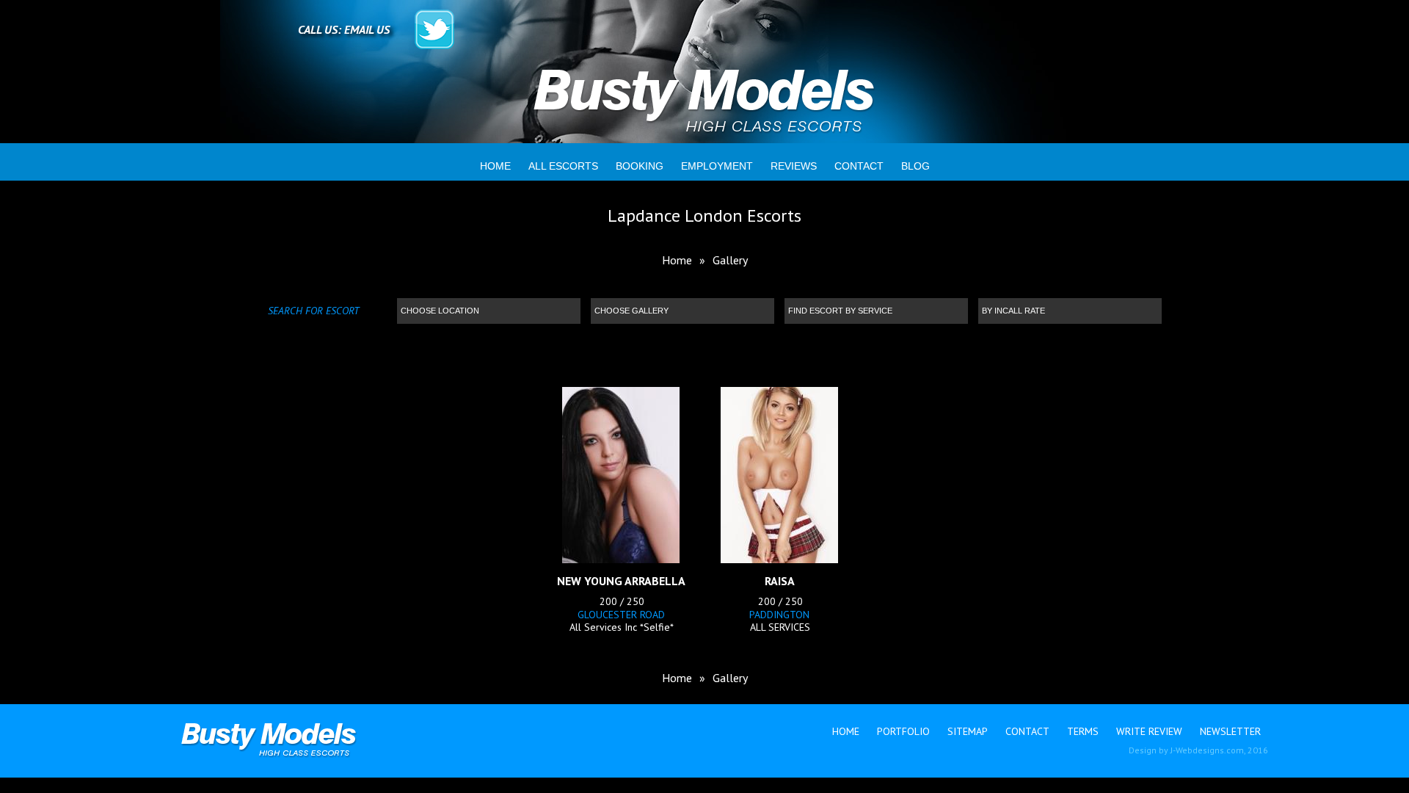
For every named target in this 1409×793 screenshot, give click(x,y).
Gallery (730, 260)
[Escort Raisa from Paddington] (779, 470)
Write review (1149, 731)
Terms (1083, 731)
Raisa (780, 581)
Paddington (779, 614)
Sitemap (967, 731)
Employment (717, 166)
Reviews (794, 166)
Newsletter (1230, 731)
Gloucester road (621, 614)
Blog (915, 166)
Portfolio (903, 731)
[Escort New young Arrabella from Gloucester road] (620, 470)
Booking (639, 166)
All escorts (563, 166)
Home (495, 166)
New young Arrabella (621, 581)
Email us (367, 29)
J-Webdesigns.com (1207, 750)
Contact (859, 166)
